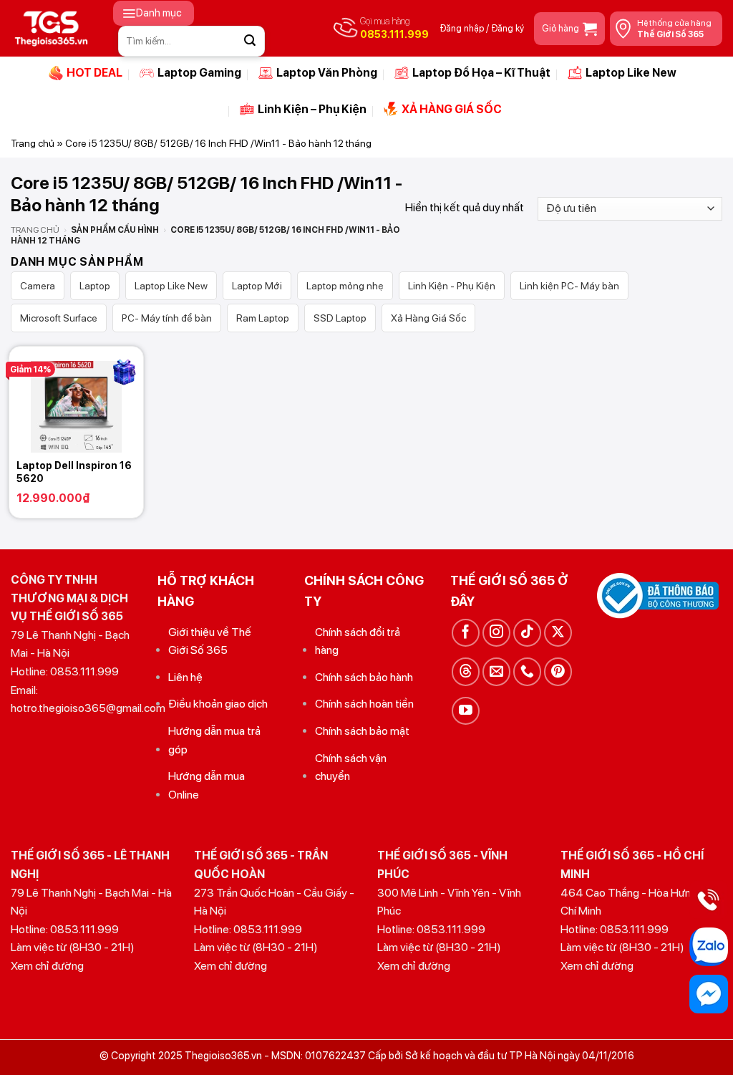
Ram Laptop (262, 318)
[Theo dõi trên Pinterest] (558, 671)
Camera (37, 285)
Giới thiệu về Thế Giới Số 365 (209, 641)
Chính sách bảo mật (362, 731)
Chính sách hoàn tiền (364, 703)
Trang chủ (32, 143)
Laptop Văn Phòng (326, 72)
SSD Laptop (340, 318)
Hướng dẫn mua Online (206, 785)
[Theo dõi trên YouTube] (466, 711)
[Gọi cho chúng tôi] (527, 671)
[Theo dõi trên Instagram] (496, 633)
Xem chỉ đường (47, 966)
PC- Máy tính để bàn (167, 318)
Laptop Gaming (199, 72)
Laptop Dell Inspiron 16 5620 (74, 472)
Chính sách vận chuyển (351, 767)
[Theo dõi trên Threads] (466, 671)
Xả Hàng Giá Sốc (428, 318)
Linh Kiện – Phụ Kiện (312, 109)
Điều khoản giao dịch (218, 703)
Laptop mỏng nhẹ (345, 285)
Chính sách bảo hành (364, 677)
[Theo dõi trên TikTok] (527, 633)
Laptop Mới (257, 285)
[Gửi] (250, 41)
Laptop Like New (631, 72)
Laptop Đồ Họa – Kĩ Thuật (481, 72)
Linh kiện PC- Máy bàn (569, 285)
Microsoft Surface (58, 318)
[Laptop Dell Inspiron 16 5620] (76, 399)
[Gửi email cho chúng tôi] (496, 671)
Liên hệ (185, 677)
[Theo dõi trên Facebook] (466, 633)
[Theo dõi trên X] (558, 633)
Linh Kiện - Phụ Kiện (451, 285)
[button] (153, 13)
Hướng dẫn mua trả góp (214, 740)
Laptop (94, 285)
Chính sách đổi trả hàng (357, 641)
